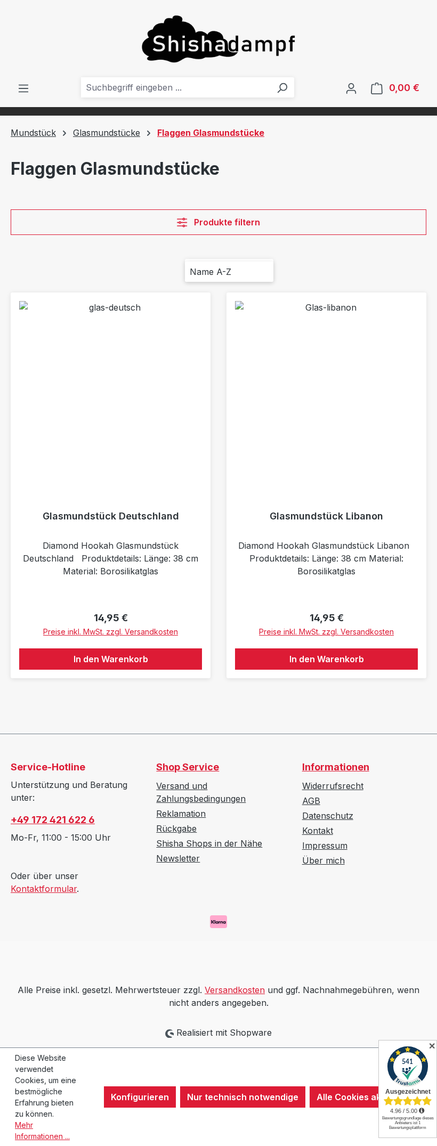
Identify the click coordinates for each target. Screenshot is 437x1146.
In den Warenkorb (111, 659)
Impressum (324, 845)
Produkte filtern (226, 222)
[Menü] (23, 88)
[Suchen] (282, 87)
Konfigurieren (140, 1097)
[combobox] (175, 87)
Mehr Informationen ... (42, 1130)
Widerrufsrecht (332, 786)
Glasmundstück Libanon (326, 516)
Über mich (323, 860)
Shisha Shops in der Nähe (209, 843)
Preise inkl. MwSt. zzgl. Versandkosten (110, 631)
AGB (311, 800)
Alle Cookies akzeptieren (369, 1097)
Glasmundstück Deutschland (111, 516)
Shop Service (187, 767)
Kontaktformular (44, 888)
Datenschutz (327, 815)
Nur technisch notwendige (242, 1097)
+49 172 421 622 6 (53, 819)
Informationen (335, 767)
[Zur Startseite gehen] (218, 38)
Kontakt (317, 830)
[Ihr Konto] (351, 88)
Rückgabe (176, 828)
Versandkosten (235, 990)
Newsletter (178, 858)
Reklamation (181, 813)
